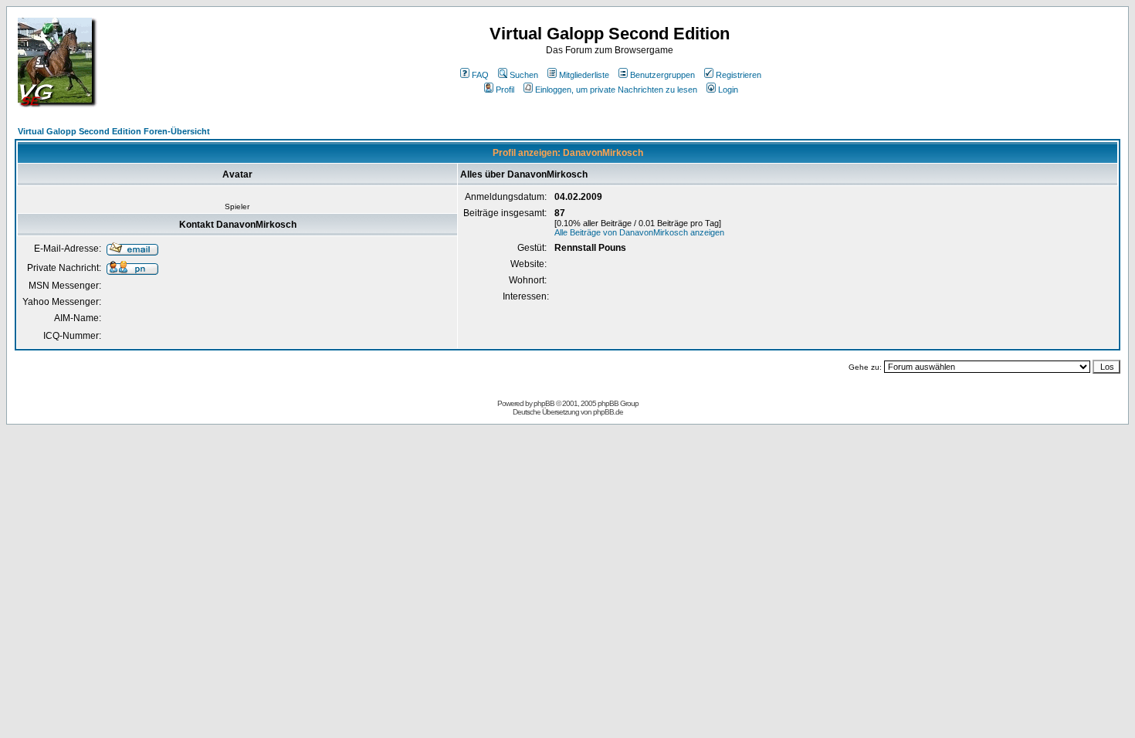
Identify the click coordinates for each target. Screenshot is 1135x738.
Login (728, 89)
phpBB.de (608, 412)
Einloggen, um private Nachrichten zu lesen (616, 89)
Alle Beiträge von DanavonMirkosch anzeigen (639, 232)
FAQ (480, 75)
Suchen (524, 75)
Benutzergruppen (662, 75)
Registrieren (738, 75)
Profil (505, 89)
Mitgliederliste (584, 75)
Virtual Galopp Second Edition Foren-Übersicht (114, 131)
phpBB (544, 403)
